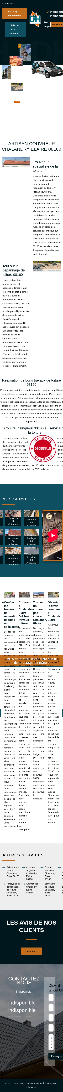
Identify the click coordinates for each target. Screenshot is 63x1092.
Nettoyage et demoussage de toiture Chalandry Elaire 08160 (13, 889)
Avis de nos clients (14, 29)
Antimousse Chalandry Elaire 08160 (32, 888)
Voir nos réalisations (14, 13)
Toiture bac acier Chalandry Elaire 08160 (50, 873)
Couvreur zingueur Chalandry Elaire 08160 (31, 873)
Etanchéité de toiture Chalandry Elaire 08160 (50, 889)
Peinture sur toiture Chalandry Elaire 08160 (12, 872)
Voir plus (31, 951)
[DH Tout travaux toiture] (35, 19)
